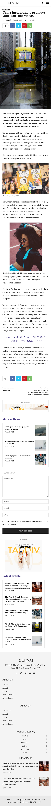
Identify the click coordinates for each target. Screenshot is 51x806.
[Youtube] (34, 673)
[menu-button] (47, 3)
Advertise (6, 685)
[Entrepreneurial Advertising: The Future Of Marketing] (37, 614)
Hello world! (7, 391)
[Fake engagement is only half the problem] (40, 459)
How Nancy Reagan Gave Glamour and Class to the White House (18, 639)
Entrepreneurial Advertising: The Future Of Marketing (16, 611)
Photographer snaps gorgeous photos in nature (17, 428)
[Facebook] (12, 25)
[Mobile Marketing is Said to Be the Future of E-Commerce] (37, 627)
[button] (42, 3)
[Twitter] (18, 25)
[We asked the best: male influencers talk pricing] (40, 445)
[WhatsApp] (29, 25)
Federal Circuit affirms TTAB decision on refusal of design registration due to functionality (18, 586)
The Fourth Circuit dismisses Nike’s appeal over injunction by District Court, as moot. (18, 599)
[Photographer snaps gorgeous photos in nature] (40, 430)
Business (6, 9)
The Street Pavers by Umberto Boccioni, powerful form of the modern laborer (38, 393)
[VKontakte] (29, 673)
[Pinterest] (24, 25)
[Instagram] (21, 673)
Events (5, 691)
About (5, 688)
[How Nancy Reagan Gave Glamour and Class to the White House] (37, 641)
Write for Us (8, 695)
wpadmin (8, 20)
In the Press (7, 698)
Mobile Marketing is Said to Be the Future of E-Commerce (17, 625)
